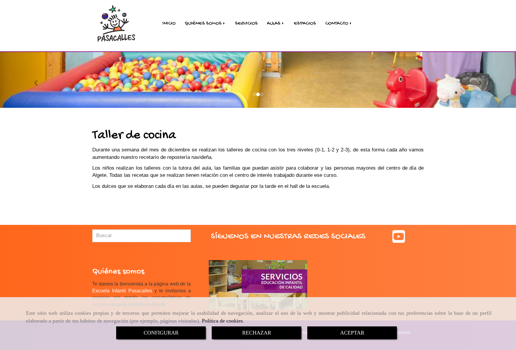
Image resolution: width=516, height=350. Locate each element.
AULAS (274, 24)
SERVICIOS (246, 24)
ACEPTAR (352, 333)
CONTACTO (337, 24)
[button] (38, 80)
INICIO (169, 24)
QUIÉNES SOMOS (204, 24)
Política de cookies (222, 321)
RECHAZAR (256, 333)
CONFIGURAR (161, 333)
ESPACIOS (305, 24)
